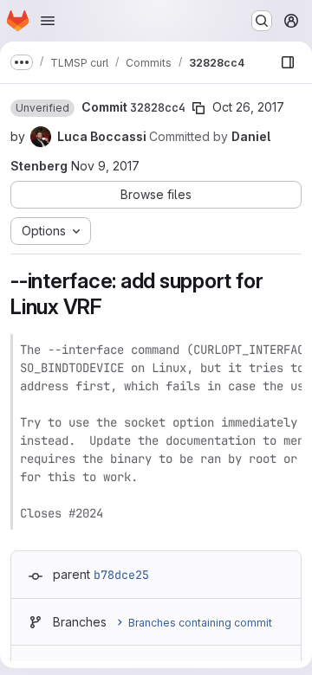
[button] (42, 108)
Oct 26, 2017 (248, 107)
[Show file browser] (288, 62)
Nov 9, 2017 (105, 165)
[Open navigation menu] (48, 21)
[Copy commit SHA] (198, 108)
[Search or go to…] (261, 20)
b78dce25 (121, 574)
